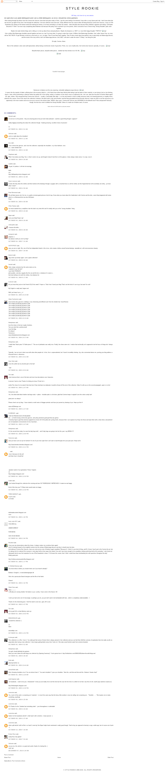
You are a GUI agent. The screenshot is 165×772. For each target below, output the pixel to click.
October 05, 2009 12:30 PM (18, 688)
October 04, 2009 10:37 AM (18, 337)
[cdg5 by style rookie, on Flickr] (58, 53)
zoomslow (11, 692)
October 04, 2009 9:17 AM (18, 277)
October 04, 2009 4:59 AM (18, 201)
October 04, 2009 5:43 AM (18, 211)
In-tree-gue (11, 637)
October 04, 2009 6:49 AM (18, 230)
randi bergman (12, 679)
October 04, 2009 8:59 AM (18, 260)
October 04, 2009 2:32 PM (18, 583)
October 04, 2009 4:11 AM (18, 138)
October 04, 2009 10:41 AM (18, 357)
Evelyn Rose (12, 734)
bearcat (10, 255)
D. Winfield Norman (13, 566)
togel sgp (11, 748)
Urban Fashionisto (13, 299)
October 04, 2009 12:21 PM (18, 447)
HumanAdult (11, 669)
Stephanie (11, 154)
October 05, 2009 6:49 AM (18, 656)
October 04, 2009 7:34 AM (18, 250)
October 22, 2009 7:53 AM (18, 739)
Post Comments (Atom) (18, 761)
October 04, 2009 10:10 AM (18, 295)
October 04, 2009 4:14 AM (18, 150)
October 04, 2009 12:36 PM (18, 490)
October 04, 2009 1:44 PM (18, 517)
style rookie (82, 8)
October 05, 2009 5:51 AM (18, 644)
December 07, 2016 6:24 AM (18, 750)
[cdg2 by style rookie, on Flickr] (104, 31)
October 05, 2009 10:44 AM (18, 665)
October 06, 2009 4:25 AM (18, 699)
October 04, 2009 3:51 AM (18, 129)
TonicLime (11, 438)
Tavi (9, 374)
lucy (9, 143)
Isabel (10, 480)
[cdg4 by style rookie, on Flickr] (81, 90)
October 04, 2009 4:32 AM (18, 177)
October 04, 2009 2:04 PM (18, 538)
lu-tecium (11, 282)
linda (9, 660)
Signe (10, 215)
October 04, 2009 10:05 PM (18, 613)
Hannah (10, 116)
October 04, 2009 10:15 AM (18, 318)
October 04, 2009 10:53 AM (18, 370)
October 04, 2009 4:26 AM (18, 159)
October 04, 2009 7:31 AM (18, 241)
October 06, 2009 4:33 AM (18, 709)
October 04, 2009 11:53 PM (18, 633)
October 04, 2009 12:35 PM (18, 476)
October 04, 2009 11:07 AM (18, 387)
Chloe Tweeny (12, 206)
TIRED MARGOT (13, 494)
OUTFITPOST (12, 245)
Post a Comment (9, 754)
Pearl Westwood (12, 192)
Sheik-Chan (11, 587)
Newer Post (7, 757)
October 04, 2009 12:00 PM (18, 433)
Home (59, 757)
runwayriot (11, 234)
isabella (10, 164)
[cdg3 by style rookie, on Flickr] (108, 46)
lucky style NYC (12, 521)
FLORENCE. (12, 413)
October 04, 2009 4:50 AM (18, 188)
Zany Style (11, 361)
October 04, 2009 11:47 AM (18, 409)
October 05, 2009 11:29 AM (18, 674)
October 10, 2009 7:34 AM (18, 730)
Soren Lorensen (12, 181)
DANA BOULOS (12, 618)
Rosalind (10, 542)
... (9, 451)
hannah (10, 264)
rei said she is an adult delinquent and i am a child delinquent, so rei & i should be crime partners (41, 18)
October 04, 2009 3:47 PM (18, 604)
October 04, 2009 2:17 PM (18, 561)
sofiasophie (11, 224)
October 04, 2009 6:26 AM (18, 220)
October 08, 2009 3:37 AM (18, 718)
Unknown (11, 133)
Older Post (111, 757)
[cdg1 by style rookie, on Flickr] (83, 50)
